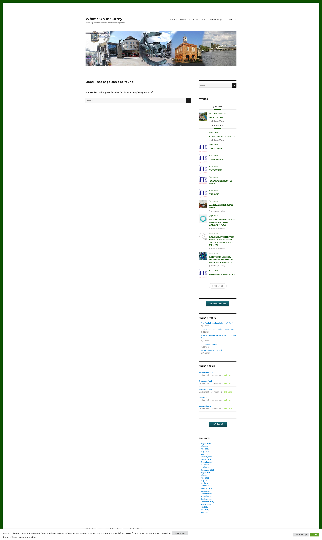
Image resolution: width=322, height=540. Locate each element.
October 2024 (206, 499)
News (183, 19)
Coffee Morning (216, 159)
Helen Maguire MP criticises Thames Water (218, 329)
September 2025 (207, 470)
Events (173, 19)
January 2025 (206, 491)
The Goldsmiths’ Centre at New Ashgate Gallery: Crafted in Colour (222, 222)
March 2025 (205, 486)
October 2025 (206, 467)
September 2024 (207, 502)
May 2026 (205, 451)
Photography (215, 170)
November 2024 (207, 496)
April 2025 (205, 483)
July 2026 (204, 446)
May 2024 (205, 512)
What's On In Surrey (104, 19)
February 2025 (206, 488)
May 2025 (205, 481)
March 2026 (206, 454)
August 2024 (206, 504)
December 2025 (207, 462)
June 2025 (205, 478)
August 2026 (206, 444)
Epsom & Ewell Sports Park (211, 350)
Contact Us (230, 19)
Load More (217, 286)
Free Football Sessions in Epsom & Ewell (217, 323)
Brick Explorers (216, 117)
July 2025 (204, 475)
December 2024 (207, 494)
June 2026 (205, 449)
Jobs (204, 19)
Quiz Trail (193, 19)
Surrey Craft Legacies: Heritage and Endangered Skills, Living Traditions (221, 259)
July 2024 (204, 507)
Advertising (216, 19)
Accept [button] (314, 534)
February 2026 (206, 457)
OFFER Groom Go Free (210, 344)
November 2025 (207, 465)
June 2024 (205, 510)
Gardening (214, 194)
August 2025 (206, 473)
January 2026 (206, 459)
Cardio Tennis (215, 148)
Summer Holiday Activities (222, 136)
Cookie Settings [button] (180, 533)
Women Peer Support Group (222, 274)
